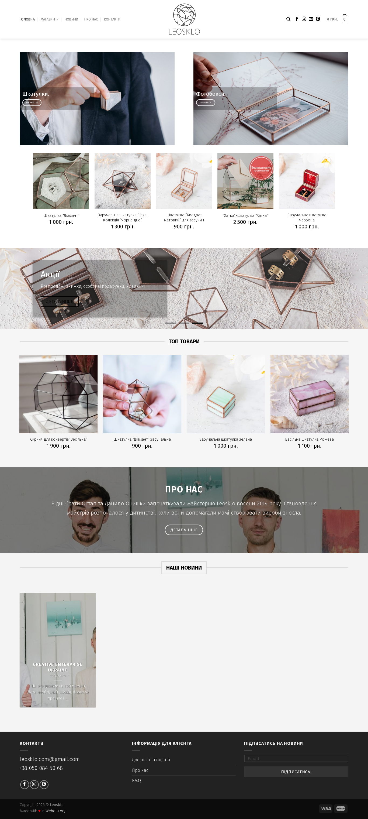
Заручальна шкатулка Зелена (226, 439)
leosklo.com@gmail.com (50, 759)
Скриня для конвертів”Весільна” (58, 439)
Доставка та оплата (151, 759)
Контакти (112, 19)
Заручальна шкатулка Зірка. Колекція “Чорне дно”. (122, 217)
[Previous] (14, 288)
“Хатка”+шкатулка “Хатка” (245, 215)
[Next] (354, 288)
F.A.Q (136, 780)
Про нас (91, 19)
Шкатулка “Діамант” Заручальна (142, 439)
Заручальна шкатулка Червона (307, 217)
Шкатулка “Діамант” (61, 215)
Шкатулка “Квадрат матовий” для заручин (184, 217)
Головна (27, 19)
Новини (71, 19)
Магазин (48, 19)
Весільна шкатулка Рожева (309, 439)
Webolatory (55, 811)
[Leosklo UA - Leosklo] (184, 19)
